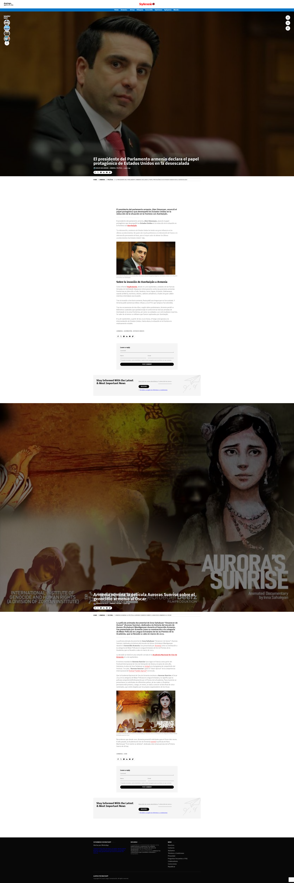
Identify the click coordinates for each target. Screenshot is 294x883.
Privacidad (171, 856)
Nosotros (171, 845)
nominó (153, 742)
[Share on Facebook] (95, 172)
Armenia (113, 168)
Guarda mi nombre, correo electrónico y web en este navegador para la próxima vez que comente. (147, 360)
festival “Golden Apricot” (138, 671)
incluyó (147, 666)
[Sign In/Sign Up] (288, 17)
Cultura (118, 603)
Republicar (171, 867)
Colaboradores (173, 861)
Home (95, 179)
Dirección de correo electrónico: (148, 381)
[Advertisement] (147, 192)
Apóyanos (171, 850)
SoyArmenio (132, 287)
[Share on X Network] (98, 172)
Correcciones (172, 864)
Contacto (171, 848)
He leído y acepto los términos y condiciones (153, 390)
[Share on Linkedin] (103, 172)
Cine (125, 754)
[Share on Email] (106, 172)
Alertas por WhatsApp (101, 845)
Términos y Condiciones (176, 853)
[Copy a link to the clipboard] (109, 172)
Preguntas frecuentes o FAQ (177, 859)
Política (119, 168)
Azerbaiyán (132, 226)
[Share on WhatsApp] (100, 172)
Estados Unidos (139, 331)
